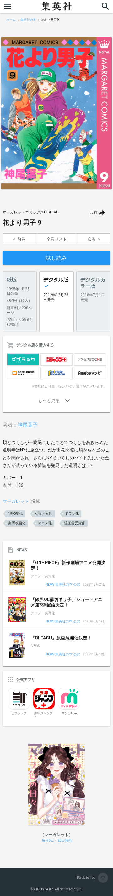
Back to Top (92, 878)
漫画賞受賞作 (74, 523)
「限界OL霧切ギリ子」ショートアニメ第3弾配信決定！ (66, 602)
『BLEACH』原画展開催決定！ (61, 637)
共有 (93, 212)
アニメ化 (45, 523)
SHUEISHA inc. (43, 889)
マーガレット (16, 501)
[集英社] (56, 6)
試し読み (56, 258)
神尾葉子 (28, 425)
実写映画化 (16, 523)
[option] (56, 113)
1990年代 (15, 514)
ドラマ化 (72, 514)
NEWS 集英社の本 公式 (63, 585)
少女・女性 (43, 514)
